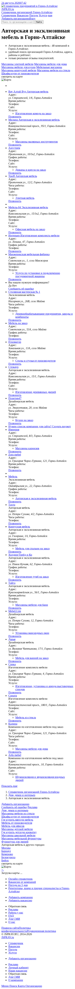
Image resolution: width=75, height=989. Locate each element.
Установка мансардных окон (32, 633)
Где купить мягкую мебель (17, 819)
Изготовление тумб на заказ (32, 576)
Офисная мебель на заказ (30, 229)
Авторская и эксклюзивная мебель (36, 498)
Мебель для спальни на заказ (32, 548)
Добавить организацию (15, 18)
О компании (15, 980)
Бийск (5, 860)
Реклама (32, 807)
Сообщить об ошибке (14, 807)
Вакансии (23, 15)
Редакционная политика (41, 931)
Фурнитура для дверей (14, 841)
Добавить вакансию (20, 900)
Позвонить (14, 116)
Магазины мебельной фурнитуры (21, 838)
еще (50, 15)
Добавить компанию (20, 897)
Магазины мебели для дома (50, 64)
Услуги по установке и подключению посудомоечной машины (37, 275)
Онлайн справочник (20, 878)
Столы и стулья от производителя (35, 360)
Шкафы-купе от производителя (20, 73)
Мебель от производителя (16, 822)
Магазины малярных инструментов (36, 141)
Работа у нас (15, 912)
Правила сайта (10, 927)
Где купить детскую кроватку (19, 832)
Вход (32, 18)
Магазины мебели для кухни (18, 67)
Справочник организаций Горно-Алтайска (33, 791)
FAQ (11, 915)
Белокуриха (8, 857)
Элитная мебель (24, 197)
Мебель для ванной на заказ (31, 658)
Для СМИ (14, 918)
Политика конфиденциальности (16, 929)
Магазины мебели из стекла (53, 70)
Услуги (43, 15)
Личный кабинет (18, 967)
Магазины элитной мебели (17, 64)
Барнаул (6, 851)
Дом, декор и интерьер (21, 795)
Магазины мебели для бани (31, 604)
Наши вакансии (17, 970)
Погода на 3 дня (18, 885)
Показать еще (9, 786)
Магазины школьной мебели (18, 835)
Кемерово (7, 854)
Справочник (8, 15)
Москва (5, 847)
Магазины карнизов (27, 448)
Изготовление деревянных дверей (35, 392)
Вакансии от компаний (22, 882)
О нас (11, 921)
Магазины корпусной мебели (18, 70)
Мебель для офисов (12, 826)
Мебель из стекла (25, 717)
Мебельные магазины (49, 67)
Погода (33, 15)
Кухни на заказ (24, 420)
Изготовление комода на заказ (33, 113)
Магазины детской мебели (17, 829)
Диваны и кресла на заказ (30, 169)
